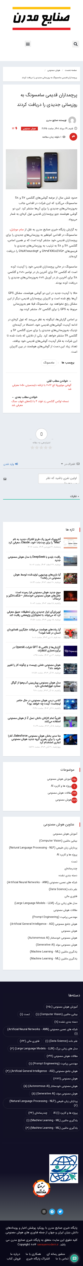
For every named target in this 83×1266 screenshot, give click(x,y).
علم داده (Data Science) (63, 889)
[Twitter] (60, 1212)
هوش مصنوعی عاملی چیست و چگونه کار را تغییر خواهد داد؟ (34, 666)
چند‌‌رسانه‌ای (70, 868)
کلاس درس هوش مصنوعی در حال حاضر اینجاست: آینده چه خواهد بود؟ (39, 702)
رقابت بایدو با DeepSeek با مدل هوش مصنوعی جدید (34, 558)
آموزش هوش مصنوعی (59, 779)
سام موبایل (17, 229)
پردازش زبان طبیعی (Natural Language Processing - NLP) (43, 848)
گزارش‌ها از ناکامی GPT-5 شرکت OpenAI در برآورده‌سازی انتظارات (37, 649)
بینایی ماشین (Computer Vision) (58, 841)
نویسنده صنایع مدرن (56, 120)
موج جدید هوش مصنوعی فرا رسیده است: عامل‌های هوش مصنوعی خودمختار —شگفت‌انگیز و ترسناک (33, 595)
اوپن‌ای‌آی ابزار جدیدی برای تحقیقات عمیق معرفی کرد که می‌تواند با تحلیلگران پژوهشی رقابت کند (34, 613)
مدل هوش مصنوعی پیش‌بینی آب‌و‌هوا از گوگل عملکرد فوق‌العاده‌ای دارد (36, 684)
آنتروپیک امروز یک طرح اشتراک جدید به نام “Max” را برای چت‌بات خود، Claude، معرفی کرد (34, 541)
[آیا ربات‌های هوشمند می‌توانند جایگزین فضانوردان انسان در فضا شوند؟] (70, 633)
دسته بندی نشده (68, 875)
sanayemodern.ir (47, 1244)
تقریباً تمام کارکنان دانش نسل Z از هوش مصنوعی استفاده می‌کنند (34, 720)
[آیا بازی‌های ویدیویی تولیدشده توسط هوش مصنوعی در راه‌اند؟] (70, 578)
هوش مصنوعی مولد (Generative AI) (56, 945)
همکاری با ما (33, 1254)
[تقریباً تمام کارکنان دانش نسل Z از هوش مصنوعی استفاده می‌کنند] (70, 722)
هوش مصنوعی (53, 70)
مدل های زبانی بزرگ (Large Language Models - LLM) (45, 903)
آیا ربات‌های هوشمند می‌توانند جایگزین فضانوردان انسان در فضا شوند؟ (34, 631)
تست (74, 861)
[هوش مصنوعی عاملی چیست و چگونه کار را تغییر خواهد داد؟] (70, 668)
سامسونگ (48, 363)
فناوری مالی (70, 896)
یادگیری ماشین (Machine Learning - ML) (53, 952)
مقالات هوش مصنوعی (59, 793)
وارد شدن (9, 464)
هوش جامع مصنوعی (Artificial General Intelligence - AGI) (43, 924)
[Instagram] (44, 1212)
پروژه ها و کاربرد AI (61, 786)
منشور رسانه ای (56, 1254)
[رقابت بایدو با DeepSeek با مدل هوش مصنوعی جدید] (70, 560)
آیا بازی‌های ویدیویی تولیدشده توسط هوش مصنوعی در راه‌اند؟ (37, 576)
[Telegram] (52, 1212)
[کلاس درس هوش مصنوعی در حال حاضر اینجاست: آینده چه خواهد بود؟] (70, 704)
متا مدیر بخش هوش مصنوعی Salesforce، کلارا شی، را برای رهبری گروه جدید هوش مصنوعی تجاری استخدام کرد (34, 739)
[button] (75, 44)
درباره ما (15, 1254)
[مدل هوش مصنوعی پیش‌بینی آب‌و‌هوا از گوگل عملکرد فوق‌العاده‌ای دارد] (70, 686)
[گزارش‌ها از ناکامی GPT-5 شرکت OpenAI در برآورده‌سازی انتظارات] (70, 651)
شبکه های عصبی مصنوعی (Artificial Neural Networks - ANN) (42, 882)
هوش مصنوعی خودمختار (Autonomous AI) (52, 938)
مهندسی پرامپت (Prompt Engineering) (54, 917)
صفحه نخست (71, 70)
